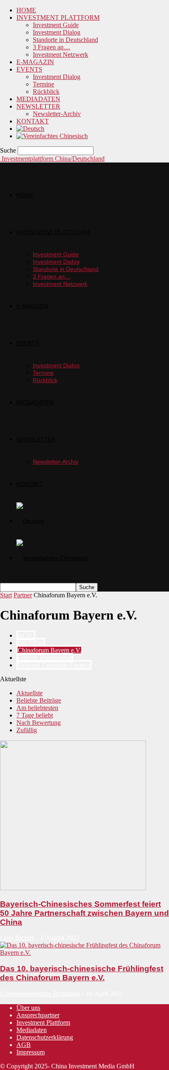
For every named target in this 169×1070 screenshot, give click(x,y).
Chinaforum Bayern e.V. (49, 650)
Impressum (30, 1052)
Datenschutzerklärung (44, 1037)
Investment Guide (56, 24)
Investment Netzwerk (60, 54)
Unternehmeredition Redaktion (40, 993)
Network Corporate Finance (54, 664)
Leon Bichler (17, 937)
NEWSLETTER (38, 106)
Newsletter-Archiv (57, 113)
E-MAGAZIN (35, 61)
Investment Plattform (43, 1022)
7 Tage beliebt (34, 715)
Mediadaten (31, 1029)
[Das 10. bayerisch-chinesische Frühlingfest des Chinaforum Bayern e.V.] (84, 952)
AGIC (26, 635)
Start (6, 595)
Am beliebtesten (37, 707)
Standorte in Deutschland (65, 39)
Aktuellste (29, 692)
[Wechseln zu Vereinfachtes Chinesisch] (52, 135)
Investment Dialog (56, 32)
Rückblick (46, 91)
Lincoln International (45, 657)
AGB (23, 1044)
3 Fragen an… (51, 47)
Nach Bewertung (38, 722)
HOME (26, 10)
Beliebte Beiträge (38, 700)
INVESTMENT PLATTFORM (58, 17)
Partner (23, 595)
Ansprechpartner (37, 1015)
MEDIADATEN (38, 98)
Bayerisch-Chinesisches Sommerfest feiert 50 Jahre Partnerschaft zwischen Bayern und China (84, 913)
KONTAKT (32, 121)
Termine (43, 84)
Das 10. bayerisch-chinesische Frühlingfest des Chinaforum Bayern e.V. (81, 973)
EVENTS (29, 69)
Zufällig (26, 729)
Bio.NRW (31, 642)
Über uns (28, 1007)
